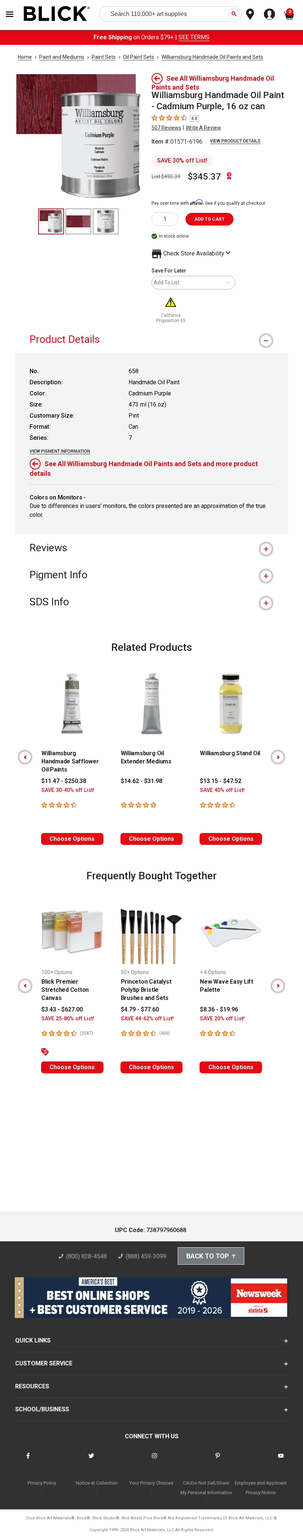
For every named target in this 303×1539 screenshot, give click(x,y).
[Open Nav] (9, 14)
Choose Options (72, 838)
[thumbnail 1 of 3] (51, 221)
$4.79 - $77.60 (140, 1009)
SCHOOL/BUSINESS (42, 1409)
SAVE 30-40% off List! (67, 790)
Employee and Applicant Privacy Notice (261, 1487)
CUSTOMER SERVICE (43, 1363)
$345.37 (204, 176)
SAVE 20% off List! (222, 1019)
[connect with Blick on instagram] (154, 1460)
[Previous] (25, 757)
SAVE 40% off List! (222, 790)
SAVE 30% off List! (182, 160)
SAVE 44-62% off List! (147, 1019)
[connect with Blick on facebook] (28, 1460)
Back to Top (207, 1256)
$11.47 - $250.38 (63, 780)
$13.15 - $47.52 (220, 780)
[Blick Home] (57, 14)
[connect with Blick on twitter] (91, 1460)
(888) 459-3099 (146, 1256)
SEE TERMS (194, 37)
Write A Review (203, 128)
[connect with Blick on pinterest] (217, 1460)
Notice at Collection (97, 1483)
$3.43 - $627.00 (62, 1009)
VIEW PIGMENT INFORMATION (60, 451)
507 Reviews (166, 128)
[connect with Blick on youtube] (280, 1460)
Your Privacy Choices (151, 1483)
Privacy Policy (42, 1483)
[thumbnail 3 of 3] (106, 221)
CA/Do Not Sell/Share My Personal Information (206, 1487)
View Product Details (235, 141)
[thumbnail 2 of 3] (78, 221)
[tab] (151, 339)
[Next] (277, 757)
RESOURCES (32, 1386)
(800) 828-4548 (86, 1256)
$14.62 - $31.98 (141, 780)
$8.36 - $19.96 (219, 1009)
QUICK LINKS (33, 1340)
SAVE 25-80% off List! (67, 1019)
